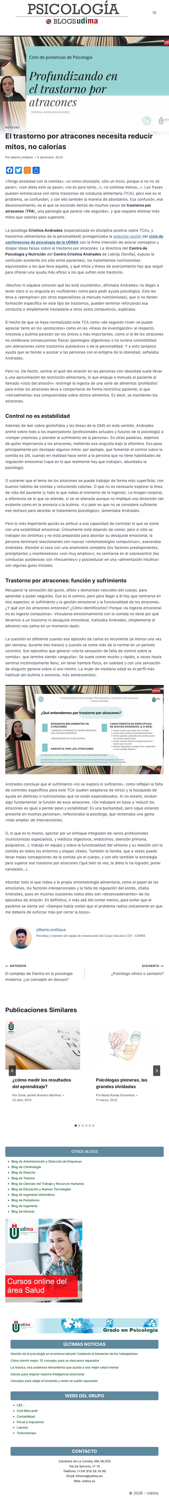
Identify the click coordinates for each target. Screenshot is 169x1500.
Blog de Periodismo (25, 1200)
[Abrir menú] (154, 12)
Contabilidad (26, 1416)
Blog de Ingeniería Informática (33, 1194)
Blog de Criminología (26, 1167)
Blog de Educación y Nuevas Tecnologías (41, 1189)
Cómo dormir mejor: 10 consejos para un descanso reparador (55, 1360)
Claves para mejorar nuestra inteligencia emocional (47, 1374)
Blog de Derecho (23, 1172)
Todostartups (26, 1433)
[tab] (76, 1125)
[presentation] (42, 1045)
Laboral (22, 1427)
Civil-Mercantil (27, 1411)
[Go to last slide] (12, 1070)
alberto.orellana (22, 157)
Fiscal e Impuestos (30, 1422)
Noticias (12, 127)
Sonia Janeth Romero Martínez (39, 1095)
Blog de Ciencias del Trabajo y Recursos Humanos (47, 1183)
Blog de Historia (22, 1211)
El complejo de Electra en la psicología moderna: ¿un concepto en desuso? (39, 973)
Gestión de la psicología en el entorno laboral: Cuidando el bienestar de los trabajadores (74, 1354)
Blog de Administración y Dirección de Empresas (46, 1161)
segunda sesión (127, 236)
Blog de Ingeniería (24, 1206)
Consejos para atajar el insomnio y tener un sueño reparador (54, 1381)
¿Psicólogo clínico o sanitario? (137, 970)
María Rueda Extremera (118, 1095)
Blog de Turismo (23, 1178)
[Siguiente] (156, 1070)
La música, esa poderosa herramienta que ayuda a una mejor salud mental (64, 1367)
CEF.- (21, 1405)
